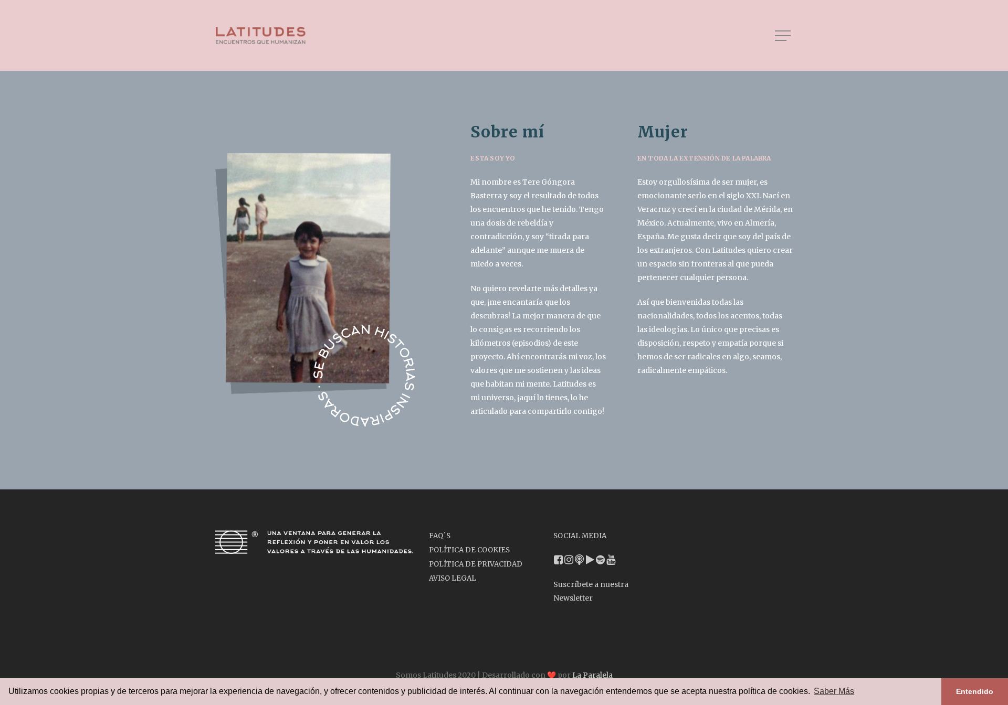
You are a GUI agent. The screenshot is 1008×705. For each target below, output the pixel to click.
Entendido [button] (974, 691)
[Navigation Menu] (784, 35)
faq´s (439, 535)
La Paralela (592, 675)
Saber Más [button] (834, 691)
